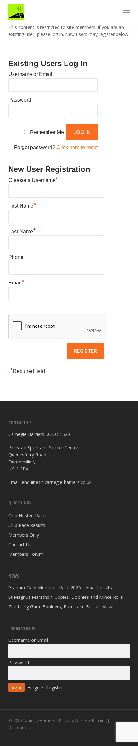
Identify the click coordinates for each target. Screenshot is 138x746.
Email (16, 281)
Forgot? (35, 687)
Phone (15, 257)
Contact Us (19, 544)
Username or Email (30, 74)
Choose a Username (33, 179)
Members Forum (25, 554)
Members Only (23, 535)
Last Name (22, 230)
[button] (126, 12)
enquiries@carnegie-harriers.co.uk (56, 482)
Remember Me (47, 132)
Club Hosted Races (27, 516)
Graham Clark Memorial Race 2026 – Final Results (60, 587)
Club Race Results (26, 525)
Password (19, 100)
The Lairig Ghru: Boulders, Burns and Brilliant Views (61, 607)
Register (54, 687)
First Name (22, 204)
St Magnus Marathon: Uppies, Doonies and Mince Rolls (65, 597)
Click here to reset (77, 147)
